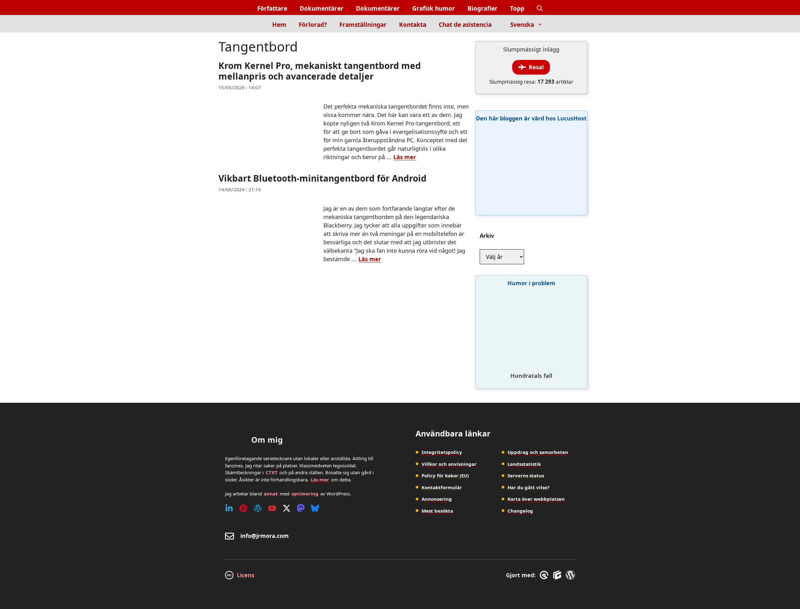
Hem (279, 25)
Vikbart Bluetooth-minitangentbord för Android (322, 178)
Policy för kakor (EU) (445, 475)
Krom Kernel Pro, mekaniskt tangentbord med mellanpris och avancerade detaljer (319, 71)
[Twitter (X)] (286, 508)
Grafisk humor (433, 8)
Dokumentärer (321, 8)
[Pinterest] (243, 508)
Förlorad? (313, 25)
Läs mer (404, 157)
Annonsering (437, 499)
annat (271, 493)
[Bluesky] (315, 508)
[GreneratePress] (545, 575)
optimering (304, 493)
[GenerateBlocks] (558, 575)
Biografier (483, 8)
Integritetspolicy (442, 452)
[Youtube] (272, 508)
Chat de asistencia (465, 25)
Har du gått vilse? (528, 487)
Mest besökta (437, 511)
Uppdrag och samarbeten (538, 452)
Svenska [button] (522, 25)
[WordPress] (258, 508)
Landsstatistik (524, 464)
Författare (272, 8)
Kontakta (412, 25)
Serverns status (526, 475)
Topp (517, 8)
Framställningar (363, 25)
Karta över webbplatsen (536, 499)
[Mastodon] (301, 508)
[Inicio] (255, 23)
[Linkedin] (229, 508)
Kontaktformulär (442, 487)
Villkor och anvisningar (449, 464)
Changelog (520, 511)
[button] (540, 8)
